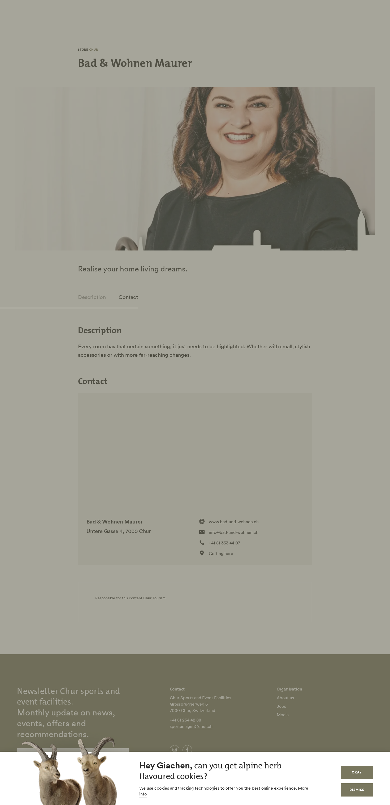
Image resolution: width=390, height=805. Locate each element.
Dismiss (356, 790)
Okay (357, 772)
